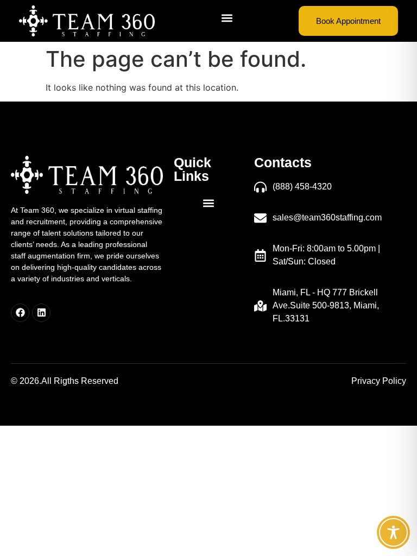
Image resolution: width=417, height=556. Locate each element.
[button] (227, 18)
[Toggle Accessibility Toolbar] (393, 532)
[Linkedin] (41, 313)
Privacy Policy (378, 381)
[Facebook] (20, 313)
